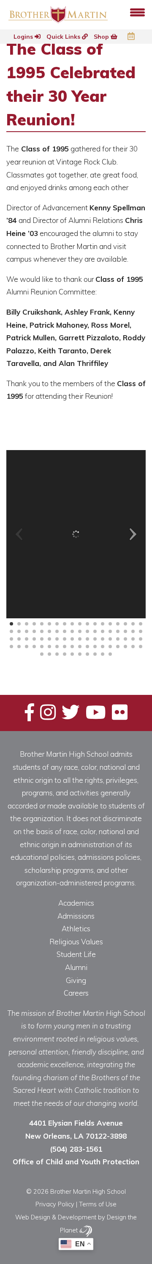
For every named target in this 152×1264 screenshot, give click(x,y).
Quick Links (64, 36)
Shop (102, 36)
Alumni (76, 967)
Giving (76, 980)
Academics (76, 902)
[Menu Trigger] (137, 11)
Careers (76, 992)
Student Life (76, 954)
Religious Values (76, 941)
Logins (24, 36)
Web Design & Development (55, 1217)
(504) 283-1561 (76, 1149)
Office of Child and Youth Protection (76, 1161)
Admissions (76, 916)
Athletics (76, 928)
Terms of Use (98, 1204)
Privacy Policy (54, 1204)
